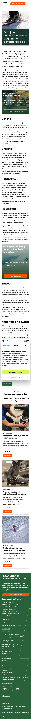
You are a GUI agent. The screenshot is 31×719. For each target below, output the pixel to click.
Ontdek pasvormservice (15, 111)
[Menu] (28, 3)
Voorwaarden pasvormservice (11, 668)
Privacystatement (7, 672)
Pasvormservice (7, 651)
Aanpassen (14, 377)
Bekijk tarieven (15, 271)
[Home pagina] (4, 3)
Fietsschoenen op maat (9, 649)
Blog (3, 663)
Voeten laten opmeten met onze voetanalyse (15, 677)
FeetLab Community (8, 680)
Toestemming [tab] (6, 345)
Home (3, 703)
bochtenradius (23, 292)
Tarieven (4, 653)
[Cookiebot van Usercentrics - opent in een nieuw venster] (22, 341)
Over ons (4, 660)
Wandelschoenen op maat (10, 644)
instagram (3, 716)
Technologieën (6, 658)
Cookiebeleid (6, 675)
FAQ (3, 665)
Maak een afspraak (17, 3)
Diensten (4, 670)
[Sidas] (17, 688)
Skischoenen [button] (7, 384)
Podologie (5, 656)
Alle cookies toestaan (15, 372)
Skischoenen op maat (8, 646)
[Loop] (10, 688)
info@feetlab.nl (6, 631)
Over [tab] (25, 345)
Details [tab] (16, 345)
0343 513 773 (6, 629)
